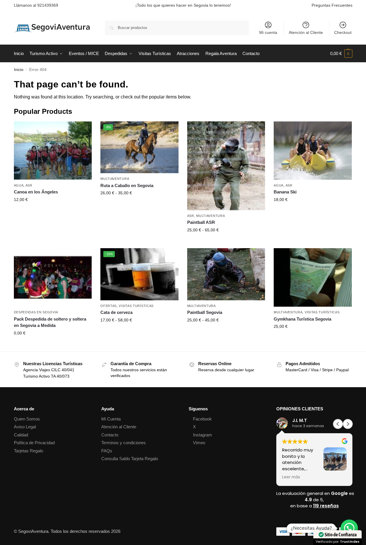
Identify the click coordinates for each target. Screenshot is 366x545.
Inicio (18, 69)
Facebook (202, 418)
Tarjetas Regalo (28, 450)
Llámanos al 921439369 (36, 5)
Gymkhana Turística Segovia (302, 319)
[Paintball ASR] (226, 165)
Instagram (202, 434)
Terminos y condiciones (123, 442)
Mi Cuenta (111, 418)
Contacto (109, 434)
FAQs (106, 450)
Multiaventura (114, 178)
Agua (19, 185)
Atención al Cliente (306, 32)
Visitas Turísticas (136, 306)
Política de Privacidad (34, 442)
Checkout (343, 32)
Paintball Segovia (204, 312)
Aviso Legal (25, 426)
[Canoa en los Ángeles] (53, 150)
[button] (341, 53)
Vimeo (199, 442)
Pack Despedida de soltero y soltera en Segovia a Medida (50, 322)
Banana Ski (285, 191)
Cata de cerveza (116, 312)
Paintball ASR (201, 222)
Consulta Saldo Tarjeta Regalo (129, 458)
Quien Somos (27, 418)
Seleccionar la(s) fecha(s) (52, 212)
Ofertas (108, 306)
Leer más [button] (291, 477)
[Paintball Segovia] (226, 274)
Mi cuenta (268, 32)
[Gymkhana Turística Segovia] (313, 277)
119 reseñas (326, 506)
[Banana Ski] (313, 150)
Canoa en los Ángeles (36, 191)
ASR (28, 185)
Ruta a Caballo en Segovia (126, 185)
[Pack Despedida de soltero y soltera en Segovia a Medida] (53, 277)
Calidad (21, 434)
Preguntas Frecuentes (332, 5)
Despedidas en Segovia (36, 312)
